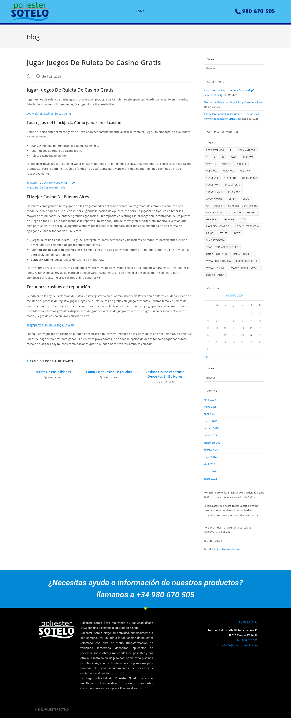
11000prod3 (232, 185)
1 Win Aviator (246, 150)
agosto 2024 (211, 450)
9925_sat (246, 171)
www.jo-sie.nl (215, 268)
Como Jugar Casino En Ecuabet (109, 372)
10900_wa (212, 185)
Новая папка (215, 275)
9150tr (226, 164)
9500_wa (211, 171)
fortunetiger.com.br (242, 205)
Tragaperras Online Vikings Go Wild (50, 325)
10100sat (212, 178)
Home (140, 11)
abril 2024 (209, 464)
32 (223, 157)
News (209, 233)
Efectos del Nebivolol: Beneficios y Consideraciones (233, 102)
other (224, 233)
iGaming (228, 219)
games (251, 212)
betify (233, 198)
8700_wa (247, 157)
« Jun (206, 356)
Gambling (234, 212)
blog (246, 198)
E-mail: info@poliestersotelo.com (237, 645)
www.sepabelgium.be (245, 268)
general (211, 219)
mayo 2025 (210, 406)
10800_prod (249, 178)
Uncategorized (243, 254)
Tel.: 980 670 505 (247, 640)
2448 (234, 157)
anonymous (214, 198)
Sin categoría (215, 240)
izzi (243, 219)
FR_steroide (214, 212)
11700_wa (234, 191)
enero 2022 (210, 478)
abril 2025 (209, 414)
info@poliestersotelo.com (227, 549)
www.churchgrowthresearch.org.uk (231, 261)
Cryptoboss (214, 205)
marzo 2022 (210, 471)
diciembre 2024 (213, 442)
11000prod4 (214, 191)
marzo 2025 (210, 421)
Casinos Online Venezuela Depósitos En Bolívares (165, 374)
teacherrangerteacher (222, 247)
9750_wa (228, 171)
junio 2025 (210, 399)
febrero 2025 (211, 428)
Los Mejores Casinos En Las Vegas (49, 113)
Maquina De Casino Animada (46, 187)
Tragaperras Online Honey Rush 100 (51, 182)
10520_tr (230, 178)
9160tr (241, 164)
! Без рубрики (215, 150)
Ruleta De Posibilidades (53, 372)
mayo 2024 (210, 457)
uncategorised (216, 254)
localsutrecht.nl (247, 226)
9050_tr (211, 164)
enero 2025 (210, 435)
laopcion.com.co (217, 226)
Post (237, 233)
